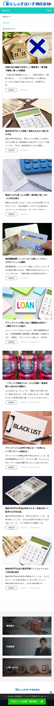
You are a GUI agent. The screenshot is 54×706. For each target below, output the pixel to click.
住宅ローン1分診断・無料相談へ (25, 701)
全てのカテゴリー (10, 29)
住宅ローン (7, 16)
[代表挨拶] (27, 654)
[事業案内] (27, 633)
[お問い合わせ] (27, 675)
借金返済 (6, 22)
